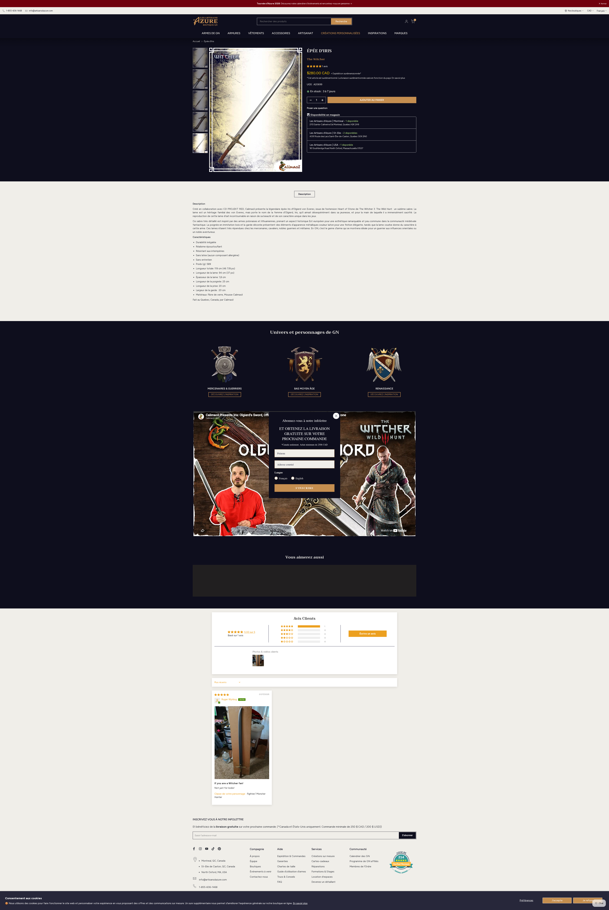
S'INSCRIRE (305, 488)
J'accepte (557, 900)
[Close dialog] (336, 416)
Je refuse (588, 900)
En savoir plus (300, 903)
